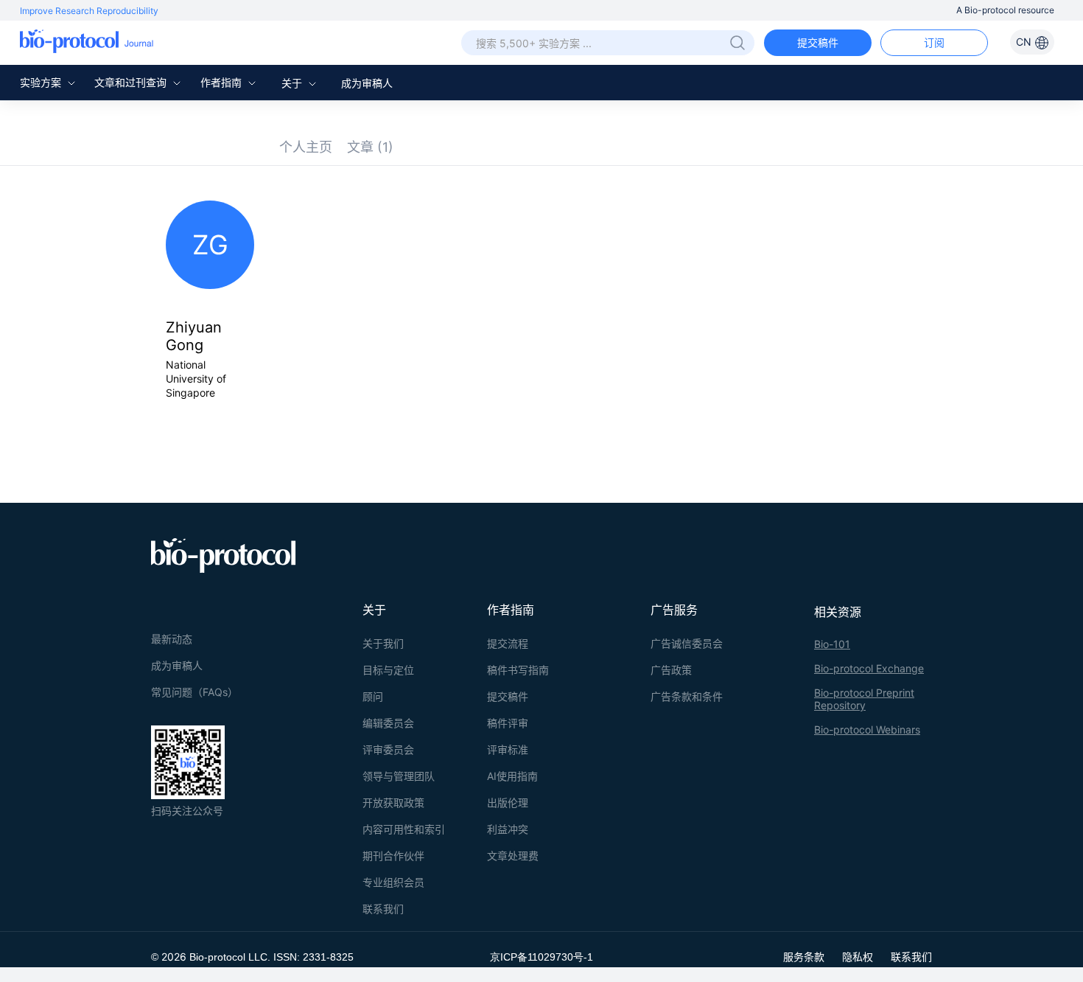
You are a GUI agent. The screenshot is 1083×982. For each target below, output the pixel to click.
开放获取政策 (393, 802)
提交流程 (507, 643)
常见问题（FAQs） (194, 692)
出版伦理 (507, 802)
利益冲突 (507, 829)
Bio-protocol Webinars (867, 729)
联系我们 (383, 908)
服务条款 (803, 956)
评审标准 (507, 749)
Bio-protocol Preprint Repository (864, 698)
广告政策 (671, 670)
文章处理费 (513, 855)
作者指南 (222, 82)
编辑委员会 (388, 723)
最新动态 (171, 639)
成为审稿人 (367, 83)
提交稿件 (817, 42)
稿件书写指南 (518, 670)
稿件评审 (507, 723)
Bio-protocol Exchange (869, 668)
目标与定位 (388, 670)
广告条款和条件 (687, 696)
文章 (370, 147)
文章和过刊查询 (131, 82)
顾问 (372, 696)
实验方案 (42, 82)
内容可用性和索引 (403, 829)
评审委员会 (388, 749)
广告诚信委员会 (687, 643)
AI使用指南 (512, 776)
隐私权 (857, 956)
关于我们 (383, 643)
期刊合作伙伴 (393, 855)
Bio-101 (832, 644)
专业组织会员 (393, 882)
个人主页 (305, 147)
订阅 (934, 42)
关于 (293, 83)
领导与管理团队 (398, 776)
